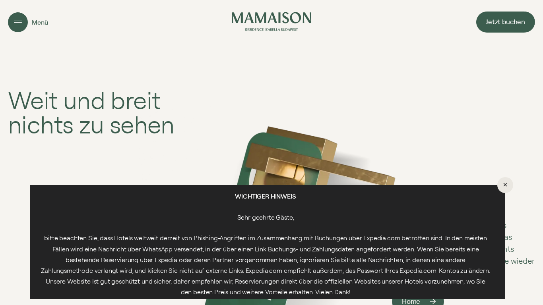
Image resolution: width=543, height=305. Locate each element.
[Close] (505, 185)
